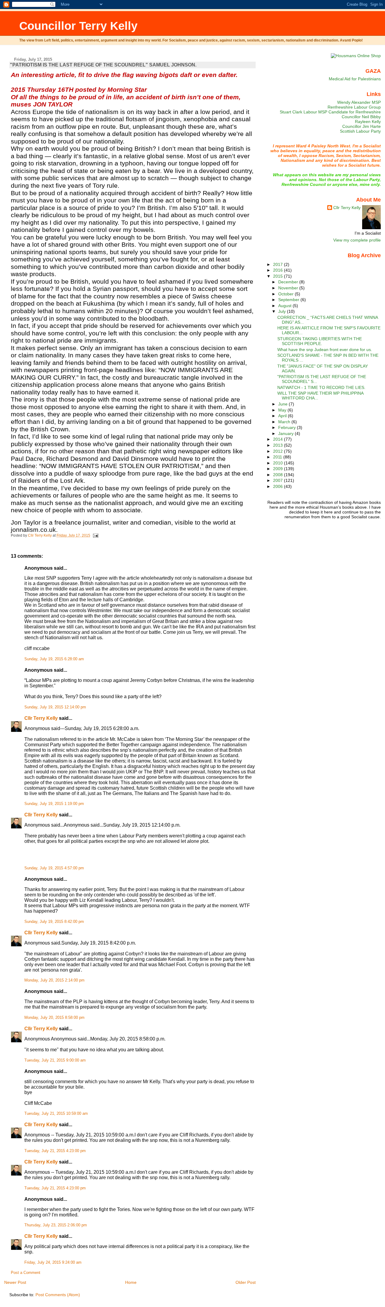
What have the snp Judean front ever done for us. (324, 349)
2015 (278, 276)
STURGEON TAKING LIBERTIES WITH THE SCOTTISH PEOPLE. (319, 341)
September (289, 299)
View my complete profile (357, 240)
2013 (278, 445)
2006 (278, 486)
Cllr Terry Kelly (41, 718)
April (283, 415)
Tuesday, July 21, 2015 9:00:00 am (55, 1060)
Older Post (246, 1282)
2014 (278, 439)
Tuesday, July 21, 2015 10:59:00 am (56, 1113)
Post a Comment (25, 1273)
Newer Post (15, 1282)
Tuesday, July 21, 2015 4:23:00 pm (55, 1151)
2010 (278, 463)
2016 (278, 270)
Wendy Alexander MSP (359, 102)
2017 (278, 264)
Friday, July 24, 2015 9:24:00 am (53, 1262)
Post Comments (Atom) (57, 1294)
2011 (278, 457)
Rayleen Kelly (368, 121)
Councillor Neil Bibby (361, 116)
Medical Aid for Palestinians (355, 78)
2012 (278, 451)
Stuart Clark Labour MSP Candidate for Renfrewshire (330, 111)
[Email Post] (95, 535)
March (284, 421)
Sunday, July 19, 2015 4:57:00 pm (54, 868)
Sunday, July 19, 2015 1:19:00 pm (54, 804)
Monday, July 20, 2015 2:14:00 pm (54, 980)
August (285, 305)
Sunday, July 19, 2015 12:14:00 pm (55, 707)
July (282, 311)
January (286, 433)
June (283, 404)
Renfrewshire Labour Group (354, 107)
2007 (278, 480)
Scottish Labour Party (360, 131)
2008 (278, 474)
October (286, 293)
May (283, 410)
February (287, 427)
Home (131, 1282)
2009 (278, 468)
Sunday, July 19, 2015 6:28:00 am (54, 659)
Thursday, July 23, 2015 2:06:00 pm (55, 1225)
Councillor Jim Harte (361, 126)
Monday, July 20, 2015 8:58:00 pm (54, 1018)
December (288, 281)
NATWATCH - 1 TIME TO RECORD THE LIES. (321, 387)
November (288, 287)
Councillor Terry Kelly (78, 25)
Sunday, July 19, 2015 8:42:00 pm (54, 922)
